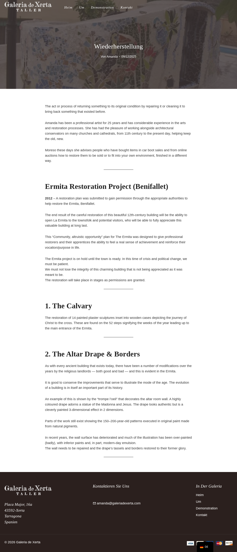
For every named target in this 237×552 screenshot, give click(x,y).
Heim (68, 7)
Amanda (112, 56)
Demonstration (102, 7)
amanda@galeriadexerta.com (119, 503)
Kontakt (127, 7)
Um (81, 7)
